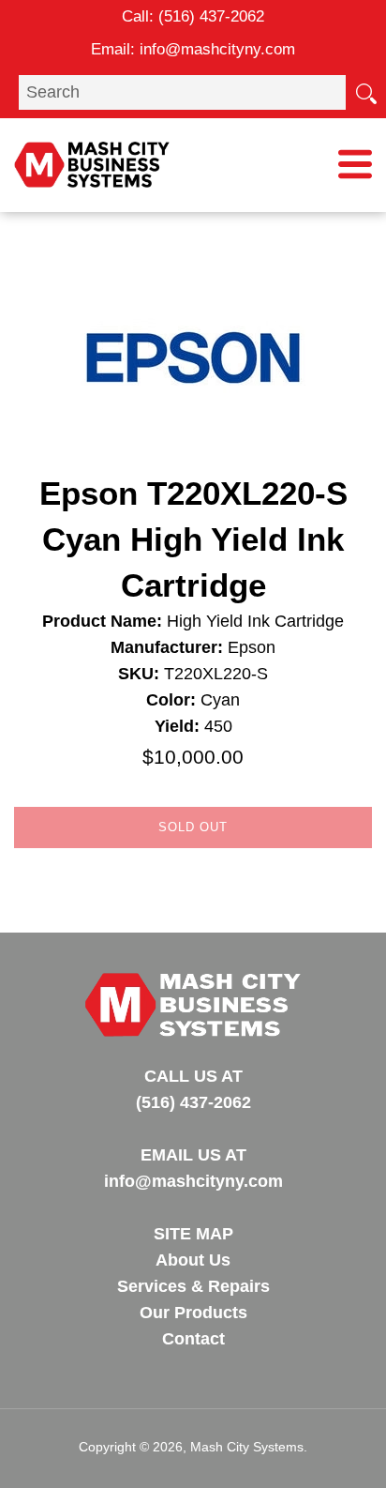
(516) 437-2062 (211, 16)
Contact (193, 1338)
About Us (193, 1260)
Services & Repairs (193, 1286)
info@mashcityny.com (217, 49)
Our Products (193, 1312)
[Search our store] (365, 92)
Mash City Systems (247, 1446)
